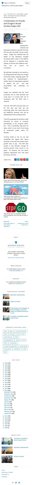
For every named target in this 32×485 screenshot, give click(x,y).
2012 (6, 390)
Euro (14, 14)
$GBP (16, 337)
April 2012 (7, 407)
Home (5, 14)
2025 (6, 365)
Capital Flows (17, 349)
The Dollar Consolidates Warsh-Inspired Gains (21, 439)
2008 (6, 422)
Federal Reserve (8, 337)
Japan (11, 331)
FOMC (24, 349)
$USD (5, 331)
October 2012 (8, 396)
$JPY (23, 334)
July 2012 (7, 402)
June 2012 (7, 404)
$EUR (5, 334)
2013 (6, 388)
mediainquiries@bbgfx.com (16, 270)
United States (11, 30)
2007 (6, 424)
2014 (6, 386)
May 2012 (7, 405)
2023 (6, 369)
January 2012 (8, 413)
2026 (6, 363)
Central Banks (13, 343)
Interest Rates (7, 349)
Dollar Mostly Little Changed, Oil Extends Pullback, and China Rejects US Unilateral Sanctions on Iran (19, 310)
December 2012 (8, 392)
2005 (6, 427)
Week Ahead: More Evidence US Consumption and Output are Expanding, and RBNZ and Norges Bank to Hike (16, 198)
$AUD (24, 340)
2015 (6, 384)
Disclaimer (4, 476)
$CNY (5, 352)
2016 (6, 382)
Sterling (18, 340)
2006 (6, 426)
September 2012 (9, 398)
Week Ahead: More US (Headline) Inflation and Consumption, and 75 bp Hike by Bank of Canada (16, 215)
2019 (6, 376)
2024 (6, 367)
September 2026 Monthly (17, 295)
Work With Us (5, 474)
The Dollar (12, 334)
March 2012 (7, 409)
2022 (6, 371)
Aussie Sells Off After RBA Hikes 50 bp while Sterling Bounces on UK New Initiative (15, 181)
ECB (8, 14)
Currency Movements (21, 331)
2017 (6, 380)
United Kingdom (23, 346)
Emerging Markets (8, 340)
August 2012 (8, 400)
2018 (6, 378)
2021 (6, 373)
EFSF (11, 14)
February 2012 (8, 411)
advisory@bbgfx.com (18, 283)
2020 (6, 375)
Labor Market (20, 14)
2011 (6, 416)
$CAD (5, 343)
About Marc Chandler (7, 472)
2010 (6, 418)
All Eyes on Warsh (15, 301)
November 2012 (8, 394)
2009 (6, 420)
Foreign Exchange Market (10, 346)
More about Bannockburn (16, 257)
